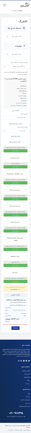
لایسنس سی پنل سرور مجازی (15, 142)
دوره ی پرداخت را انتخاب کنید (18, 62)
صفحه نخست (26, 430)
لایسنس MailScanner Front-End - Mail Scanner (15, 239)
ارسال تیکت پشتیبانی (24, 406)
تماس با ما (10, 430)
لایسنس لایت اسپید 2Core (15, 190)
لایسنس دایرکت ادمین (15, 158)
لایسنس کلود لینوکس (15, 222)
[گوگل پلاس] (24, 361)
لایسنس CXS (15, 272)
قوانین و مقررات (26, 371)
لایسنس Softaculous (15, 256)
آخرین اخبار (27, 374)
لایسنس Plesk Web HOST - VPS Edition (15, 174)
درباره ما (28, 384)
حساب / (16, 11)
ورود (29, 393)
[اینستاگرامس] (19, 361)
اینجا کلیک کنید (14, 289)
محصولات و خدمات (25, 400)
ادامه (16, 328)
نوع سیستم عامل (22, 127)
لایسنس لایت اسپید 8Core (15, 206)
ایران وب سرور (26, 345)
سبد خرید (27, 403)
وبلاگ (28, 380)
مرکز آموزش (27, 377)
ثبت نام (28, 396)
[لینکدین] (21, 361)
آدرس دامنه (24, 114)
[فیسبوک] (26, 361)
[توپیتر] (29, 361)
